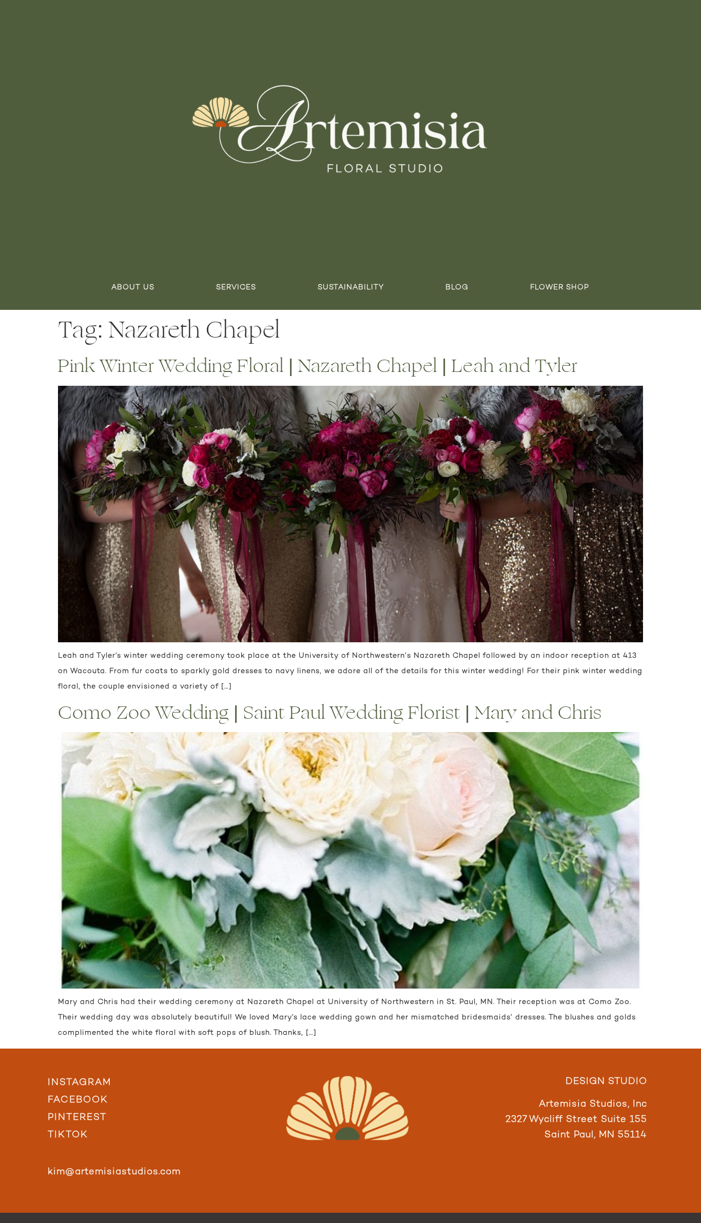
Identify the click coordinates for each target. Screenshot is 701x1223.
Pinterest (77, 1117)
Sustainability (351, 287)
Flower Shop (559, 287)
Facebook (78, 1100)
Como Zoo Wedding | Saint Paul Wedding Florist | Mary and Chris (330, 713)
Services (236, 287)
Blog (457, 287)
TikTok (68, 1135)
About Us (132, 287)
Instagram (79, 1083)
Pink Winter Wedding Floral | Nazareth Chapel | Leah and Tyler (318, 366)
